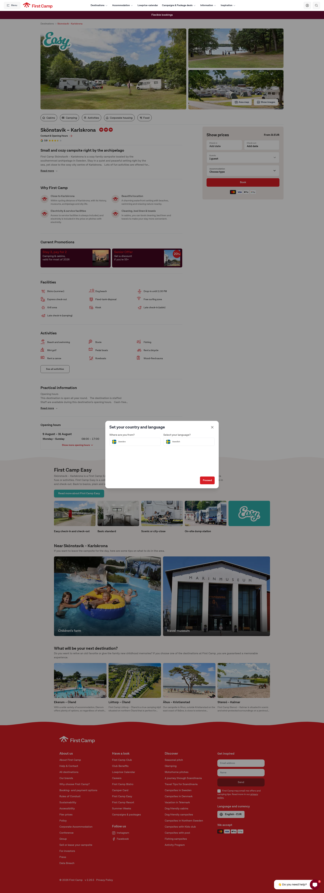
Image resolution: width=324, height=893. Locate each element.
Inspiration (226, 5)
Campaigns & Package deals (177, 5)
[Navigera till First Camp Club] (307, 5)
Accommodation (121, 5)
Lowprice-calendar (148, 5)
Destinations (97, 5)
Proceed (207, 480)
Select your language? (177, 435)
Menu (14, 5)
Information (206, 5)
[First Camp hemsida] (37, 5)
